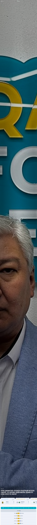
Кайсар (15, 518)
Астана (15, 523)
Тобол (22, 518)
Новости (2, 488)
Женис (15, 513)
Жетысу (22, 523)
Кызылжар (22, 513)
